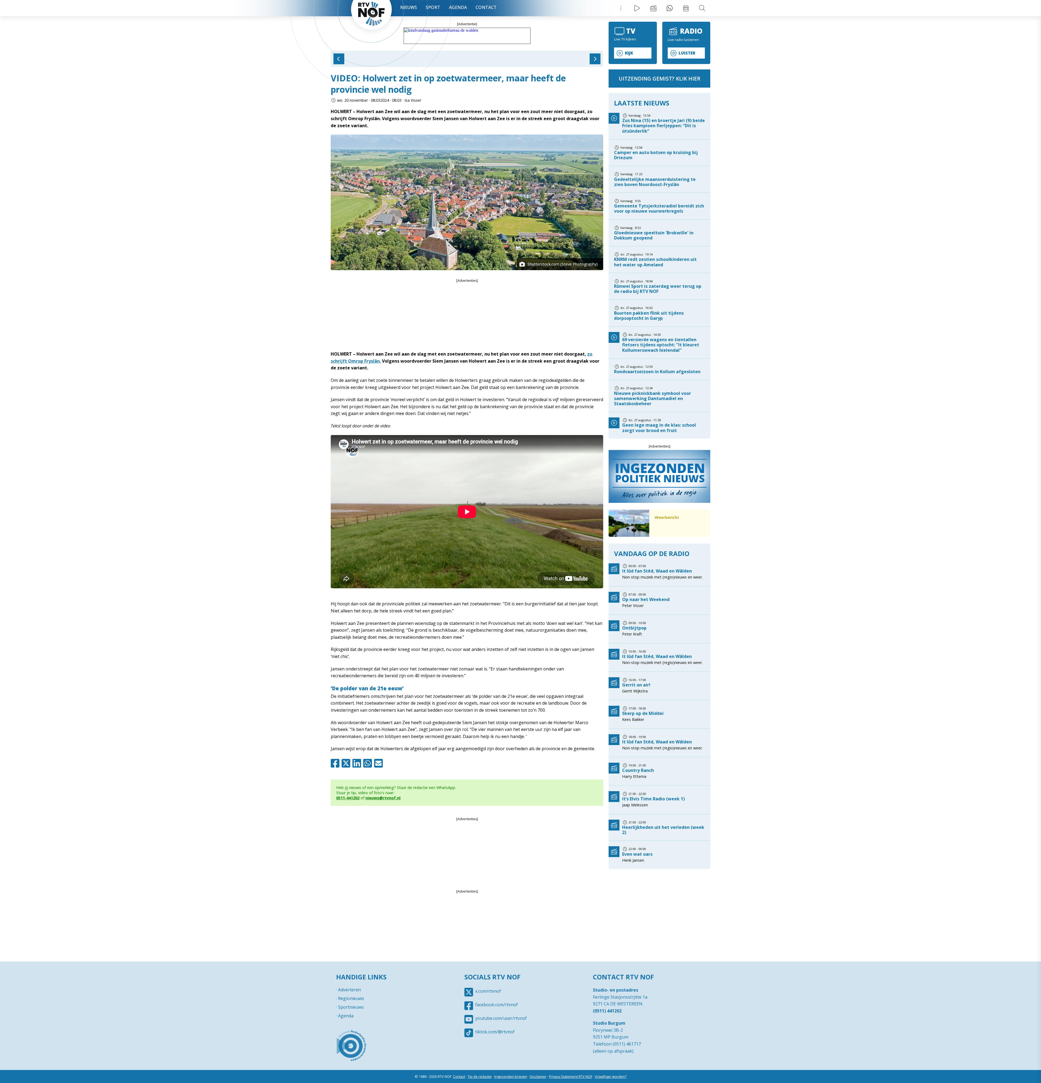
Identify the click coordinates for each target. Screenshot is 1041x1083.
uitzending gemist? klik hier (659, 78)
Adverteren (349, 990)
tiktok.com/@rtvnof (495, 1032)
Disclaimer (538, 1076)
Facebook (336, 763)
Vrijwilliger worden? (610, 1076)
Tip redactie (669, 8)
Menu (621, 8)
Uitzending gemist (653, 8)
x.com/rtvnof (488, 991)
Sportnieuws (351, 1007)
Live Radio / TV (637, 8)
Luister (687, 53)
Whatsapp (368, 763)
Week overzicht (686, 8)
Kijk (629, 53)
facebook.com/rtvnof (496, 1005)
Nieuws (408, 7)
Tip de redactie (480, 1076)
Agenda (458, 7)
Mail (379, 763)
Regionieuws (351, 998)
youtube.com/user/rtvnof (501, 1018)
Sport (433, 7)
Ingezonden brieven (510, 1076)
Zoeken (702, 8)
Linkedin (357, 763)
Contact (486, 7)
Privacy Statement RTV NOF (570, 1076)
